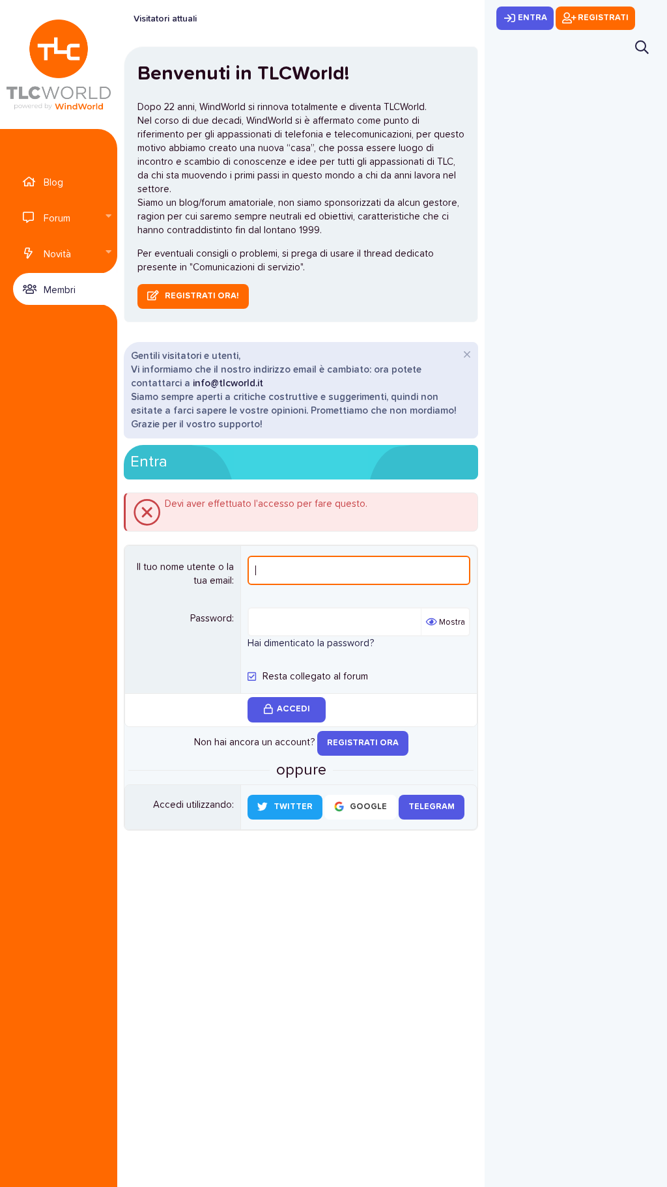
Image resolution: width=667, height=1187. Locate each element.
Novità (57, 254)
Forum (57, 218)
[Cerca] (642, 47)
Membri (60, 290)
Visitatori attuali (165, 18)
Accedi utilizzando (192, 805)
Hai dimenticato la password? (311, 643)
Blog (53, 183)
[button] (108, 217)
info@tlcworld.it (228, 383)
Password (211, 618)
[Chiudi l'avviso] (465, 356)
